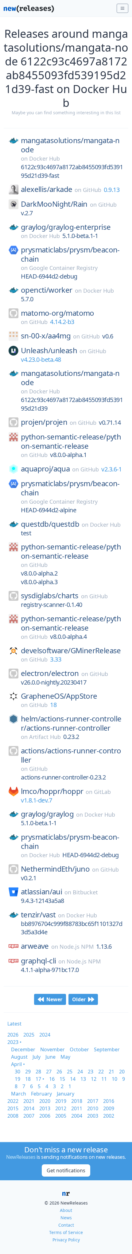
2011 (76, 1108)
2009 (108, 1108)
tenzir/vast (38, 914)
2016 (108, 1101)
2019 (60, 1101)
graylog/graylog (47, 813)
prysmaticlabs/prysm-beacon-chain (70, 841)
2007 (28, 1115)
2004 (76, 1115)
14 (73, 1079)
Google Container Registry (63, 268)
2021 (28, 1101)
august (19, 1056)
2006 (44, 1115)
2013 (44, 1108)
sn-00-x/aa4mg (46, 335)
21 (111, 1071)
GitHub (92, 189)
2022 (12, 1101)
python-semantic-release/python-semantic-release (71, 441)
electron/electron (50, 673)
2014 (28, 1108)
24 (80, 1071)
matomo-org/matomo (57, 313)
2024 (44, 1034)
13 (83, 1079)
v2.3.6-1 (111, 469)
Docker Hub (44, 158)
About (66, 1210)
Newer (54, 999)
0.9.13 (111, 190)
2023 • (14, 1042)
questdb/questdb (50, 524)
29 (28, 1071)
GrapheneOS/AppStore (59, 696)
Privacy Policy (66, 1240)
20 (122, 1071)
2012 (60, 1108)
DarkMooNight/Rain (54, 204)
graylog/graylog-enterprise (66, 227)
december (23, 1049)
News (66, 1218)
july (37, 1056)
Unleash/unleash (49, 350)
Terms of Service (66, 1232)
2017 (92, 1101)
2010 (92, 1108)
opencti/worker (46, 290)
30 (17, 1071)
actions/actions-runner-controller (71, 755)
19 (17, 1079)
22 (101, 1071)
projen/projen (44, 422)
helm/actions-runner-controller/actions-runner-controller (71, 723)
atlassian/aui (41, 891)
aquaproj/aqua (45, 468)
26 (59, 1071)
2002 (108, 1115)
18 (53, 705)
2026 (12, 1034)
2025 (28, 1034)
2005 (60, 1115)
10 (114, 1079)
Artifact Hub (45, 736)
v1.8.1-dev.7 (36, 800)
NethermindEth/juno (55, 868)
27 (49, 1071)
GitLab (102, 791)
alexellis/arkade (46, 189)
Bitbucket (85, 892)
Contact (66, 1225)
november (52, 1049)
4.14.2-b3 (62, 322)
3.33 (55, 659)
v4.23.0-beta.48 (41, 359)
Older (79, 999)
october (79, 1049)
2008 (12, 1115)
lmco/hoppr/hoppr (52, 791)
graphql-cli (38, 960)
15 (62, 1079)
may (65, 1056)
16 (52, 1079)
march (18, 1093)
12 (93, 1079)
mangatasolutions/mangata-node (70, 145)
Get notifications (66, 1170)
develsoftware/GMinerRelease (71, 650)
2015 (12, 1108)
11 (104, 1079)
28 (38, 1071)
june (50, 1056)
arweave (35, 946)
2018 (76, 1101)
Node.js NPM (77, 946)
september (107, 1049)
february (41, 1093)
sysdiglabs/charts (50, 595)
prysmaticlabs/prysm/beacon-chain (70, 254)
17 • (40, 1079)
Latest (14, 1023)
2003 (92, 1115)
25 (69, 1071)
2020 (44, 1101)
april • (18, 1064)
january (65, 1093)
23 (90, 1071)
